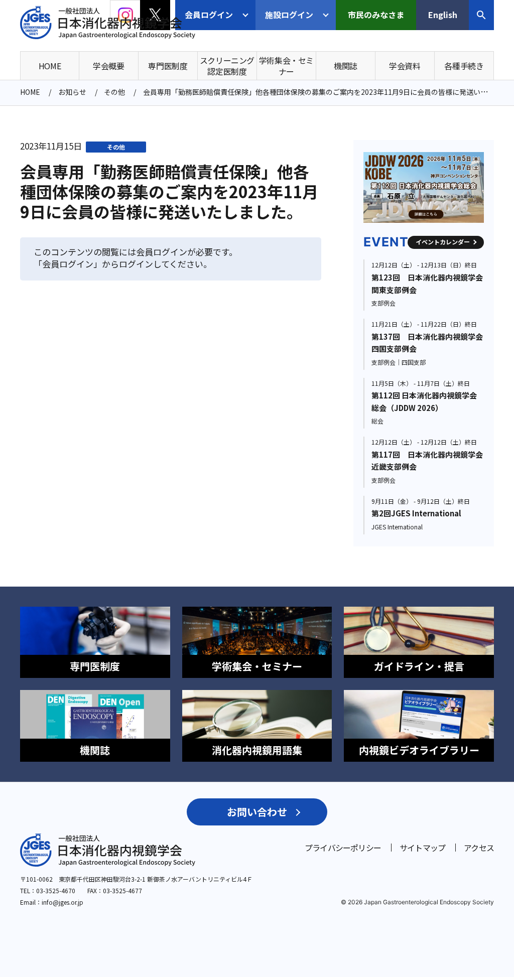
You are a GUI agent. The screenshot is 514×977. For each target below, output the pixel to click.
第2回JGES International (416, 513)
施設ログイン (289, 15)
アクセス (479, 848)
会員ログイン (209, 15)
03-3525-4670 (55, 890)
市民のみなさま (376, 15)
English (442, 15)
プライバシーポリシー (343, 848)
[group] (445, 187)
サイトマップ (422, 848)
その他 (116, 147)
